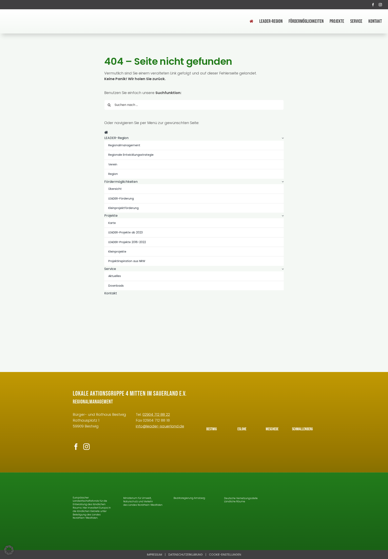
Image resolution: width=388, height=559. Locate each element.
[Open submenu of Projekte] (282, 215)
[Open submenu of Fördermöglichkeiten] (282, 181)
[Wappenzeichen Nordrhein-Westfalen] (128, 484)
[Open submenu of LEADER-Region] (282, 138)
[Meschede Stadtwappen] (272, 409)
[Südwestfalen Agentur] (294, 484)
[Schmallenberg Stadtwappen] (302, 409)
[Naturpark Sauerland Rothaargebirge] (294, 518)
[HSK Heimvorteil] (294, 500)
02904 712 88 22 (156, 414)
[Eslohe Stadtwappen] (242, 409)
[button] (9, 550)
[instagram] (380, 4)
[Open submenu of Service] (282, 269)
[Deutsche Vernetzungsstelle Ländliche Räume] (235, 484)
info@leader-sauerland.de (160, 426)
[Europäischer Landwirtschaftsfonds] (88, 484)
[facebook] (373, 4)
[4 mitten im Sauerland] (27, 15)
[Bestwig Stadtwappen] (212, 409)
